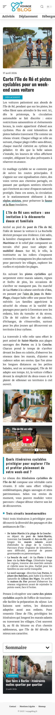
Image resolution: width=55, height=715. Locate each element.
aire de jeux (32, 293)
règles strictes (12, 200)
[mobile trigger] (5, 6)
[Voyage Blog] (21, 6)
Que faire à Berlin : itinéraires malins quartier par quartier (25, 682)
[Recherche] (42, 6)
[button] (47, 648)
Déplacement (12, 97)
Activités (12, 676)
